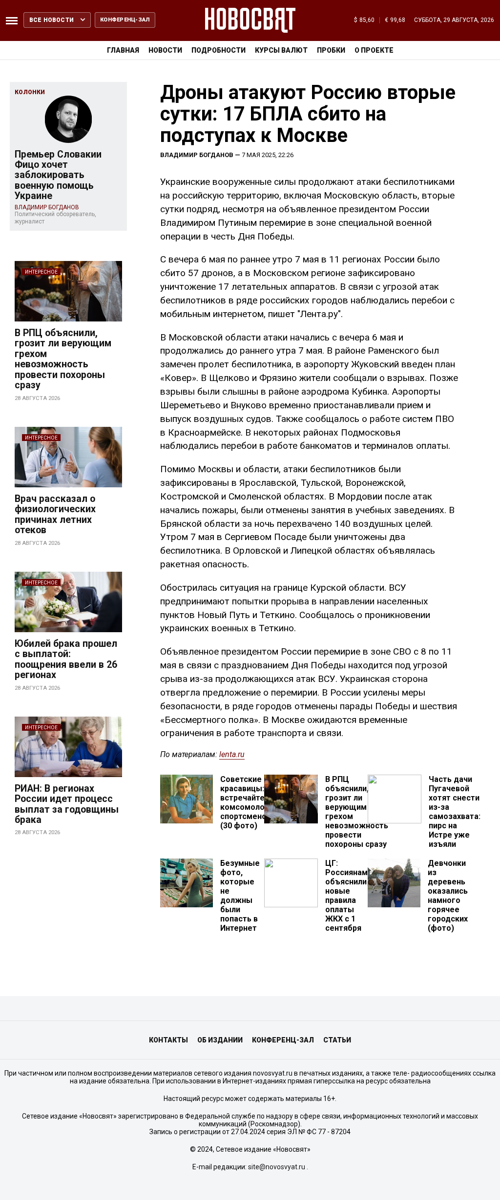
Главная (123, 50)
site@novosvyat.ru (276, 1167)
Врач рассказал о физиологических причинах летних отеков (55, 514)
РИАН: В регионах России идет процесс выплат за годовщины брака (67, 804)
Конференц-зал (283, 1040)
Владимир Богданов (196, 155)
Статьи (337, 1040)
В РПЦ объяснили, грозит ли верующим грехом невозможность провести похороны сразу (63, 359)
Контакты (168, 1040)
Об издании (220, 1040)
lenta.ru (232, 754)
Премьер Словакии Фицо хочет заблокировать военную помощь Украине (58, 175)
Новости (165, 50)
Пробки (331, 50)
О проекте (374, 50)
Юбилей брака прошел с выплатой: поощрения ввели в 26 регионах (66, 659)
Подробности (218, 50)
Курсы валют (281, 50)
